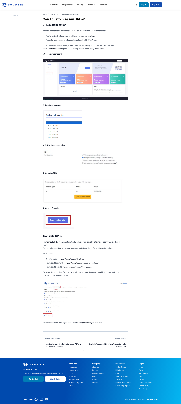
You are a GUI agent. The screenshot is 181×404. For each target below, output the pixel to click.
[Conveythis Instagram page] (41, 399)
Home (45, 14)
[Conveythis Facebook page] (36, 399)
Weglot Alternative (121, 376)
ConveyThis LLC (152, 399)
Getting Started (120, 367)
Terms (141, 370)
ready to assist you (86, 323)
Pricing (80, 5)
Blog (117, 373)
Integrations (67, 5)
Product (53, 5)
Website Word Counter (123, 383)
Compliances (143, 373)
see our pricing (87, 36)
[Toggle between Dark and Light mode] (136, 5)
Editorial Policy (144, 386)
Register (155, 5)
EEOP (140, 376)
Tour (70, 386)
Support (90, 5)
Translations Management (70, 14)
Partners (95, 370)
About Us (95, 367)
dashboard (57, 54)
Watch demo (55, 379)
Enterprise (102, 5)
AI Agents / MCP (74, 380)
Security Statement (145, 383)
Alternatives (119, 380)
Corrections (143, 389)
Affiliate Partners (98, 373)
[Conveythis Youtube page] (47, 399)
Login (143, 5)
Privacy (141, 367)
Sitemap (95, 383)
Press (94, 376)
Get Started (33, 379)
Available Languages (76, 383)
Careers (95, 380)
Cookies (141, 380)
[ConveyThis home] (12, 5)
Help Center (54, 14)
